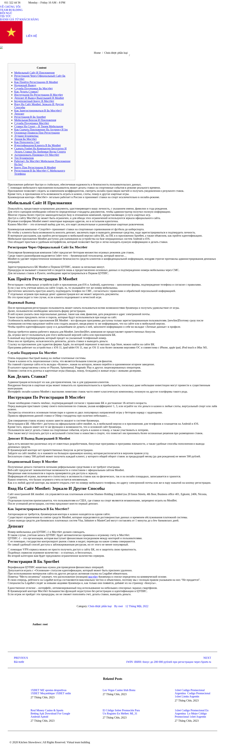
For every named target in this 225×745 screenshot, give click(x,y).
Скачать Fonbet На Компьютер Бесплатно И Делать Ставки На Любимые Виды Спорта (40, 150)
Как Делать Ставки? (26, 91)
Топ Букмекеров (24, 157)
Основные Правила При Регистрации (37, 132)
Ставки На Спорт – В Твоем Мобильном (38, 126)
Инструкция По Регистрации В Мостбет (38, 94)
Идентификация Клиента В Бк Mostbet (37, 145)
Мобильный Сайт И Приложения (34, 72)
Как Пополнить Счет (27, 142)
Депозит (19, 113)
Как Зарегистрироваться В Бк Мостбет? (38, 110)
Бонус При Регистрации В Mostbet (35, 167)
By (118, 606)
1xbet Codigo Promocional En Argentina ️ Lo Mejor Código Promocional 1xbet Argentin (191, 713)
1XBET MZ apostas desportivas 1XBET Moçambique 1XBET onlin (51, 692)
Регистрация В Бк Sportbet (30, 116)
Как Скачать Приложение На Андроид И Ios (41, 129)
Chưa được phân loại (100, 606)
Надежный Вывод (25, 85)
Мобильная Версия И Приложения (35, 120)
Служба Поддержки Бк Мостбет (33, 88)
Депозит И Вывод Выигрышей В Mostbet (39, 97)
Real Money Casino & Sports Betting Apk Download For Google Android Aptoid (50, 713)
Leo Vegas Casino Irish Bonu (119, 690)
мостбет (93, 576)
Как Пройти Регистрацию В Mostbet (36, 82)
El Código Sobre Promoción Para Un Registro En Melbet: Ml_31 (121, 712)
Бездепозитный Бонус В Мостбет (34, 101)
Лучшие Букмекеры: (26, 135)
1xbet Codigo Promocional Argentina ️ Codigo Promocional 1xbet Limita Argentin (192, 693)
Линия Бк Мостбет (25, 139)
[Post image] (17, 697)
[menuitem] (10, 6)
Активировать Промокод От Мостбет (36, 154)
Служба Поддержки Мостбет (31, 123)
